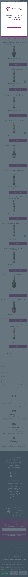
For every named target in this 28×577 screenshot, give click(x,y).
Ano (14, 25)
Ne (14, 31)
